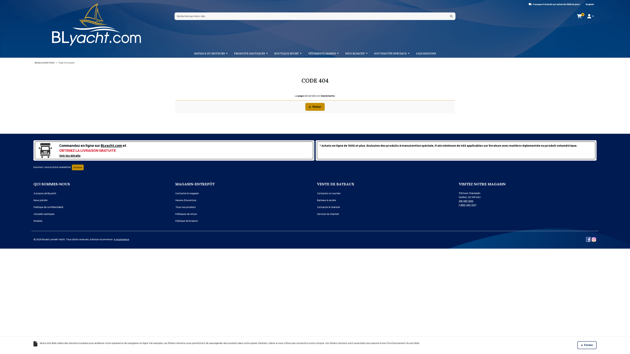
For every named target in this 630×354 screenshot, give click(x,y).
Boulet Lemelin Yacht (45, 62)
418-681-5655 (466, 201)
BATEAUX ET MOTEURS (209, 53)
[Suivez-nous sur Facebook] (588, 239)
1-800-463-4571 (467, 204)
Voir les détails (70, 155)
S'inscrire (77, 167)
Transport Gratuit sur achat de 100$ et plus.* (556, 4)
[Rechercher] (451, 16)
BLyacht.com (111, 145)
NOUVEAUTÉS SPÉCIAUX (390, 53)
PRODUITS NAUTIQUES (249, 53)
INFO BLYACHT (355, 53)
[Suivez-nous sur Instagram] (593, 239)
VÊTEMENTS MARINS (322, 53)
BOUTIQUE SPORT (286, 53)
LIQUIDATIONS (426, 53)
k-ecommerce (121, 239)
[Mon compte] (591, 16)
